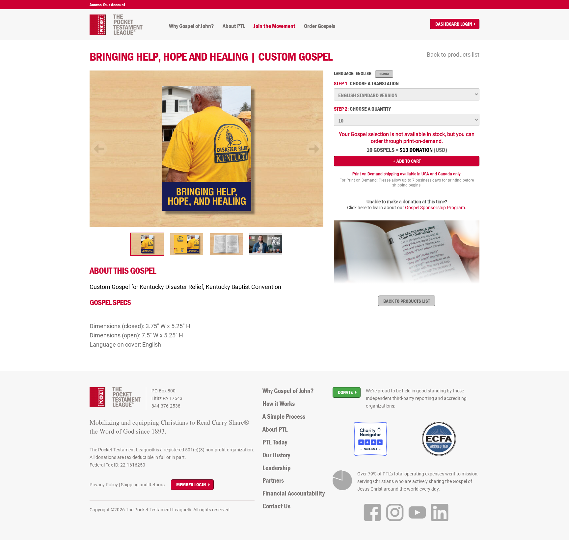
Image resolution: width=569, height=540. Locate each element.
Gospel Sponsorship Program (435, 207)
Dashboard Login (453, 24)
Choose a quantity (362, 109)
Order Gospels (319, 26)
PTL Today (274, 442)
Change (384, 74)
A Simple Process (283, 416)
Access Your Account (107, 4)
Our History (276, 455)
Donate (345, 392)
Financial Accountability (293, 493)
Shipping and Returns (143, 484)
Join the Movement (274, 26)
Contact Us (276, 506)
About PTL (234, 26)
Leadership (276, 467)
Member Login (191, 484)
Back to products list (453, 54)
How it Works (278, 403)
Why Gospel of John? (191, 26)
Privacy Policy (104, 484)
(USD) (440, 150)
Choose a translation (366, 83)
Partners (273, 480)
